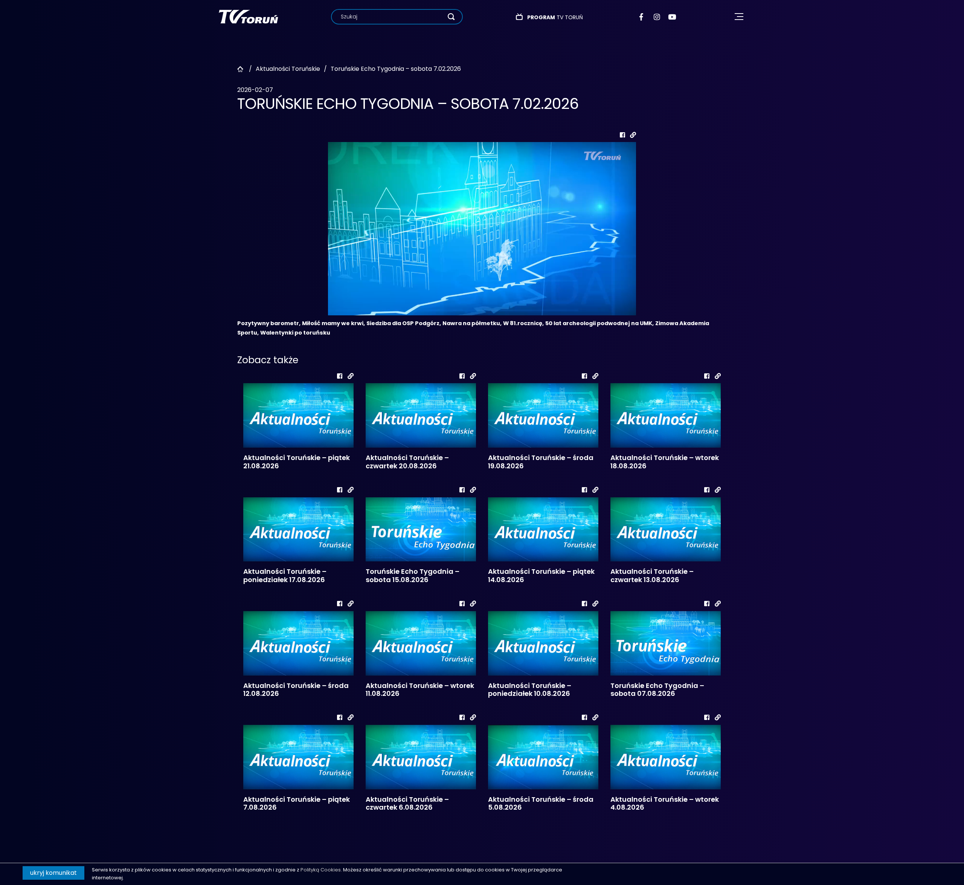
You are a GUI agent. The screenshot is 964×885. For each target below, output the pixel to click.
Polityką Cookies (320, 869)
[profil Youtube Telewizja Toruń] (672, 17)
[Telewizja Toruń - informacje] (248, 16)
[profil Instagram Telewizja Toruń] (657, 17)
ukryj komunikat (53, 872)
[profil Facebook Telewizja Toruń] (643, 17)
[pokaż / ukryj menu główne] (739, 16)
